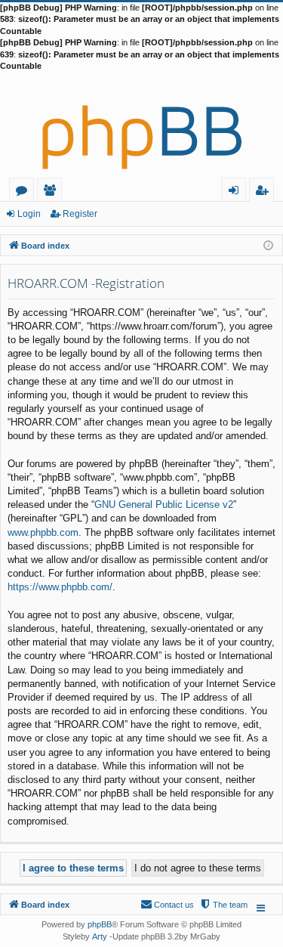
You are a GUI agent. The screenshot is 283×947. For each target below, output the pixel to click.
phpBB (100, 924)
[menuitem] (223, 904)
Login (29, 214)
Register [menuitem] (265, 192)
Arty (99, 936)
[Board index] (141, 125)
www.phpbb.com (43, 532)
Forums (24, 192)
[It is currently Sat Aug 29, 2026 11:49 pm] (268, 244)
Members (52, 192)
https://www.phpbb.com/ (60, 587)
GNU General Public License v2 (163, 504)
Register (80, 214)
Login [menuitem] (236, 192)
